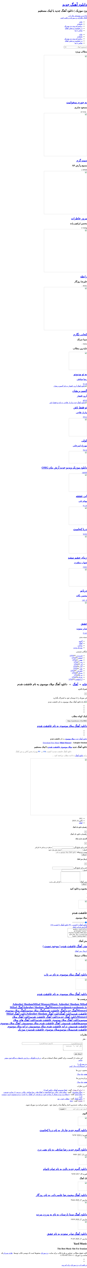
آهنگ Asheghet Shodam (36, 1007)
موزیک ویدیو (78, 648)
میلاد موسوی (65, 1029)
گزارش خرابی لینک (80, 927)
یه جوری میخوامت (76, 102)
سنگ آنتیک (78, 1094)
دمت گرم (81, 160)
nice (71, 1101)
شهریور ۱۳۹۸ (76, 671)
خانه (80, 22)
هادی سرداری (7, 1253)
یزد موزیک (23, 1029)
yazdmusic (66, 1007)
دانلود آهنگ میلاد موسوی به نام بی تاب (65, 974)
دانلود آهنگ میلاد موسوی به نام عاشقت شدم (62, 726)
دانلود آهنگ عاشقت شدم (44, 1016)
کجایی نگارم (80, 334)
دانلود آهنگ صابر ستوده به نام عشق (67, 1233)
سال (78, 1074)
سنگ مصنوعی (77, 1092)
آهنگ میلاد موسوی (35, 1010)
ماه (82, 1074)
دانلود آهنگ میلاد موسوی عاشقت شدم (58, 1020)
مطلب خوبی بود (63, 1099)
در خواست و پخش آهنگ (73, 28)
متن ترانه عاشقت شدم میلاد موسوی (52, 1026)
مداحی (79, 645)
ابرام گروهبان (77, 1090)
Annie (80, 1101)
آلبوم (80, 641)
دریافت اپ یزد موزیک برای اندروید (74, 1265)
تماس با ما (78, 30)
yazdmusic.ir (79, 1007)
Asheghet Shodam (22, 1004)
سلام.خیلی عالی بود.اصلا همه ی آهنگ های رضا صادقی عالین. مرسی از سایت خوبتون (34, 1092)
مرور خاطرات (79, 218)
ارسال (84, 855)
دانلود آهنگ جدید (74, 4)
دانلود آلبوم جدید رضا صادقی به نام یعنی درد (62, 1149)
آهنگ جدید (71, 1010)
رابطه (83, 276)
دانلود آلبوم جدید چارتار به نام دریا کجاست (63, 1130)
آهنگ (80, 643)
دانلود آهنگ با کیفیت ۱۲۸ (59, 925)
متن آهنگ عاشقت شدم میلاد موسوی (45, 1023)
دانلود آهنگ (79, 755)
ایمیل (85, 850)
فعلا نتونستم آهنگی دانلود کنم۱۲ (55, 1090)
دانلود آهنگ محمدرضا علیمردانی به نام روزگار (61, 1195)
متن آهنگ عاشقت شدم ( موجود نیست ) (65, 946)
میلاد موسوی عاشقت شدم (60, 747)
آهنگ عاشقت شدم (55, 1010)
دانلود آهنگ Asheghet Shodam (44, 1013)
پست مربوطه (82, 852)
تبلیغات (79, 24)
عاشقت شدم (72, 1023)
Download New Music (51, 743)
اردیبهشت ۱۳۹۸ (75, 679)
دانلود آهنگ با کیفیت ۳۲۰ (78, 925)
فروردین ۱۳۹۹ (76, 656)
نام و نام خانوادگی (80, 847)
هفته (85, 1074)
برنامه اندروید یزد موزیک (73, 26)
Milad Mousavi (42, 1004)
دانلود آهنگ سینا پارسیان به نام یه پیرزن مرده (61, 1214)
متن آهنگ (83, 882)
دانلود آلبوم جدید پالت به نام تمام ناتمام (65, 1169)
